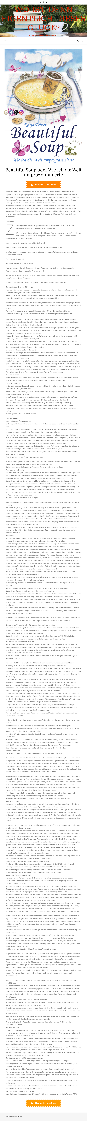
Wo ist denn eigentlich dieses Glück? (43, 19)
